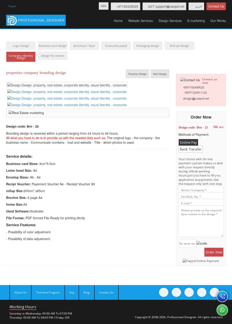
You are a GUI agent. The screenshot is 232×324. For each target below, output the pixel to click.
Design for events (52, 56)
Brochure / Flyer (84, 46)
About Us (20, 292)
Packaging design (147, 46)
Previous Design (137, 74)
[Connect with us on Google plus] (201, 292)
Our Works (218, 20)
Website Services (140, 20)
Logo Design (21, 46)
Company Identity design (21, 57)
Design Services (170, 20)
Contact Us (216, 6)
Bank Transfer (190, 149)
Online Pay (188, 142)
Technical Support (48, 292)
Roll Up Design (179, 46)
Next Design (160, 74)
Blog (86, 292)
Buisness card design (53, 46)
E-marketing (196, 20)
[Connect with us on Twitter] (176, 292)
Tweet (12, 6)
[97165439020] (222, 296)
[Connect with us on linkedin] (214, 292)
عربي (198, 6)
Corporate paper (116, 46)
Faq (72, 292)
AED (103, 6)
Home (118, 20)
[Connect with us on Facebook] (163, 292)
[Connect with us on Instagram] (189, 292)
